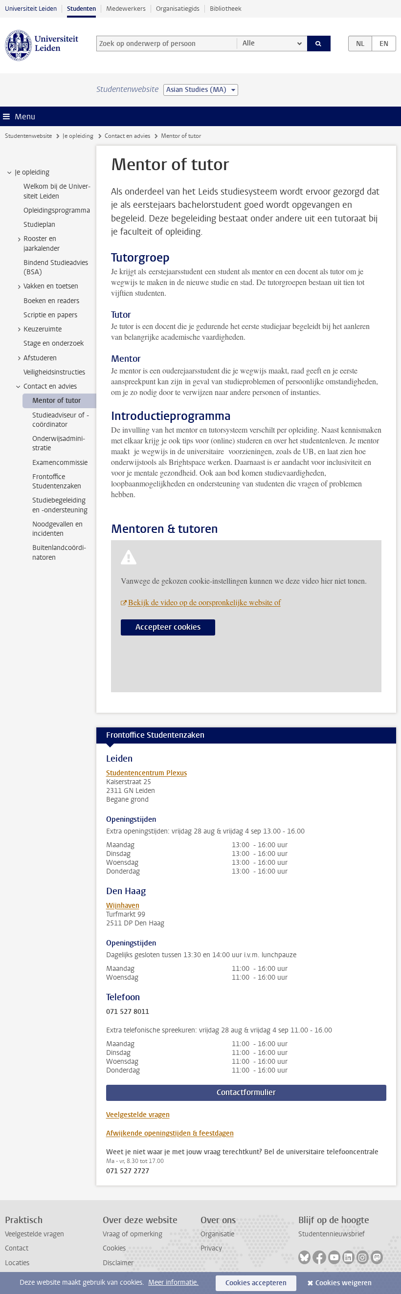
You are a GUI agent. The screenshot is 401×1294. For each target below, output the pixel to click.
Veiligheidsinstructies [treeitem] (54, 372)
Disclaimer (118, 1263)
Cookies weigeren (343, 1283)
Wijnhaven (122, 905)
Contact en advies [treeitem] (50, 386)
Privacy (211, 1248)
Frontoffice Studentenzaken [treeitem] (56, 481)
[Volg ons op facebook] (319, 1257)
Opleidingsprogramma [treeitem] (56, 210)
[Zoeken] (319, 43)
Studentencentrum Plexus (146, 773)
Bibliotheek (226, 8)
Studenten (81, 8)
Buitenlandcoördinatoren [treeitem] (59, 552)
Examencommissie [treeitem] (60, 462)
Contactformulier (246, 1092)
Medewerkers (126, 8)
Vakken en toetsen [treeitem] (50, 286)
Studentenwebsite (28, 136)
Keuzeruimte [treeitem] (42, 329)
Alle (249, 43)
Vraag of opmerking (132, 1234)
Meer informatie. (173, 1282)
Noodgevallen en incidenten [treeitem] (57, 529)
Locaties (17, 1263)
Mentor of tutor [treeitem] (56, 400)
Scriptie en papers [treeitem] (50, 315)
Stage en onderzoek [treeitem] (53, 343)
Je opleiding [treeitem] (32, 172)
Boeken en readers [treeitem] (51, 301)
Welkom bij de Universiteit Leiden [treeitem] (56, 191)
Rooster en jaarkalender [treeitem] (41, 243)
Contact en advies (127, 136)
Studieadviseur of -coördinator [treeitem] (60, 420)
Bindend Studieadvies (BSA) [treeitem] (55, 267)
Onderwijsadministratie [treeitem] (58, 443)
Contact (16, 1248)
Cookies (114, 1248)
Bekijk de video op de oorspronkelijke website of (204, 602)
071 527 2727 (127, 1171)
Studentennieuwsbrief (331, 1234)
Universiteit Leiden (31, 8)
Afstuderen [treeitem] (40, 358)
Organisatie (217, 1234)
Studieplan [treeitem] (39, 224)
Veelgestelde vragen (138, 1114)
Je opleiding (78, 136)
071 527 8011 (127, 1012)
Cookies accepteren (256, 1283)
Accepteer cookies (167, 627)
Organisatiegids (178, 8)
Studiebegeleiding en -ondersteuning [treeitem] (60, 505)
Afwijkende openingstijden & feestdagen (170, 1133)
